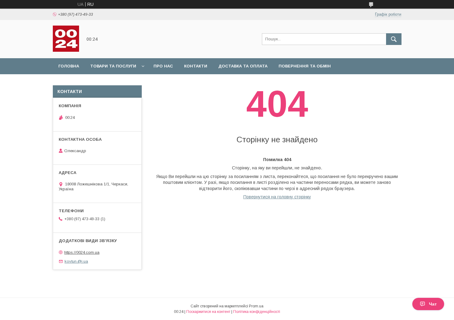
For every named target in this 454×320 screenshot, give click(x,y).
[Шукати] (393, 39)
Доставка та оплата (242, 66)
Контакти (195, 66)
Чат (433, 304)
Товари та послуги (113, 66)
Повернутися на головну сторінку (277, 196)
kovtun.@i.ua (76, 261)
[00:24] (66, 50)
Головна (68, 66)
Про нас (163, 66)
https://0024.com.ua (81, 252)
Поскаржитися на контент (208, 312)
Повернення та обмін (305, 66)
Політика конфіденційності (256, 312)
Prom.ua (256, 306)
